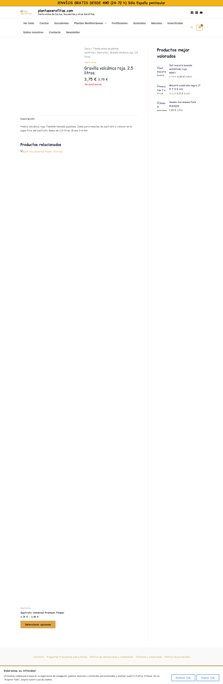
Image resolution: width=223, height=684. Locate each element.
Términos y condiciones (148, 656)
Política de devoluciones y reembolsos (111, 656)
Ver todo (28, 23)
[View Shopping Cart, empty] (199, 28)
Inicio (87, 48)
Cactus (44, 23)
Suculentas (61, 23)
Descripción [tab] (27, 118)
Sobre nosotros (33, 32)
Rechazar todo (183, 677)
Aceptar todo (208, 677)
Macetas (156, 23)
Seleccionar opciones (38, 624)
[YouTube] (201, 12)
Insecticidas (175, 23)
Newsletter (73, 32)
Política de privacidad (177, 656)
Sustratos (139, 23)
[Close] (220, 669)
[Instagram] (196, 12)
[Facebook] (192, 12)
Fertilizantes (120, 23)
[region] (111, 675)
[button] (104, 23)
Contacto (55, 32)
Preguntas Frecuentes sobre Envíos (67, 656)
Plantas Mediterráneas (88, 23)
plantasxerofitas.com (55, 10)
